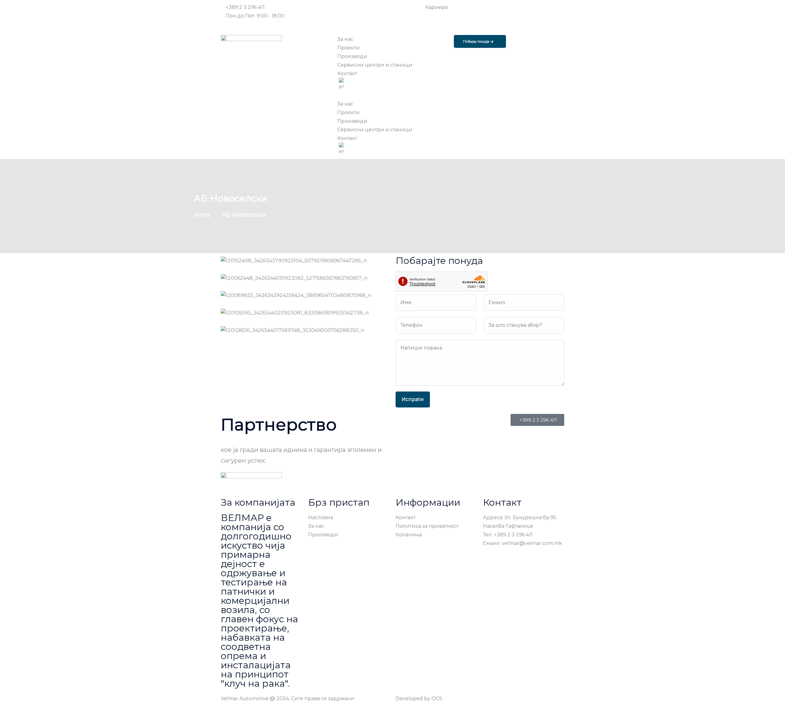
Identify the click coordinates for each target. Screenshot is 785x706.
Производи (352, 121)
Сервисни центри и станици (374, 130)
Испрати (413, 399)
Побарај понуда (476, 41)
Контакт (347, 138)
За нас (345, 104)
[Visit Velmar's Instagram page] (445, 24)
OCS (436, 698)
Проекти (348, 112)
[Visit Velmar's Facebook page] (445, 16)
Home (204, 214)
